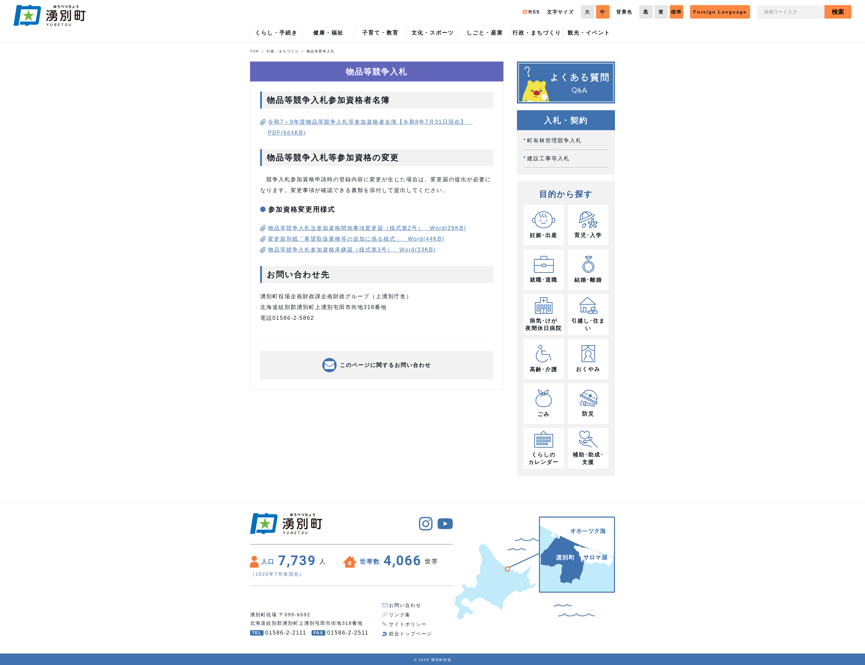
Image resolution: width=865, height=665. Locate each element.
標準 (676, 12)
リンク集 (400, 614)
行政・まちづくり (283, 51)
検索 (838, 11)
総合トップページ (410, 633)
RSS (534, 12)
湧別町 (49, 15)
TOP (254, 51)
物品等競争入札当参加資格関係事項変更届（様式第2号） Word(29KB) (367, 228)
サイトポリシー (408, 624)
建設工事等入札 (548, 158)
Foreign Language (720, 12)
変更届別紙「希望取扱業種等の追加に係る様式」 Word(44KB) (356, 239)
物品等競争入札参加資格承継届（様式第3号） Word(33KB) (352, 250)
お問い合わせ (405, 605)
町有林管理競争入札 (554, 140)
